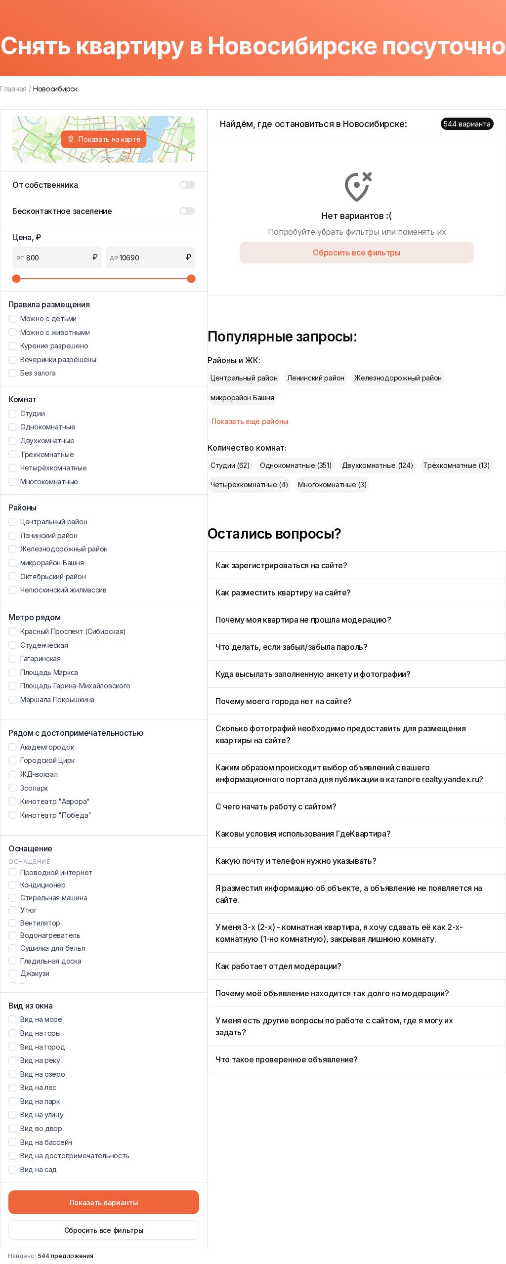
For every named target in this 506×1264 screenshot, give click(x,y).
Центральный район (244, 378)
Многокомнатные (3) (332, 484)
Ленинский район (315, 378)
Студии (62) (230, 465)
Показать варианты (104, 1202)
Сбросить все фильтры (104, 1230)
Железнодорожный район (398, 378)
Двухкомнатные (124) (378, 465)
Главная (13, 88)
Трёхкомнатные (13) (456, 465)
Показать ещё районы (250, 421)
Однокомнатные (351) (296, 465)
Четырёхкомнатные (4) (249, 484)
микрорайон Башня (242, 397)
